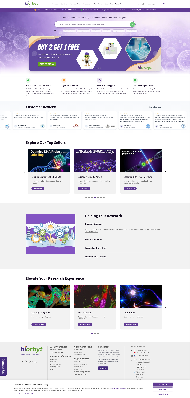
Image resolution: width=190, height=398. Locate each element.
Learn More (37, 188)
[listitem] (44, 120)
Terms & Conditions (80, 364)
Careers (52, 369)
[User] (159, 4)
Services (64, 4)
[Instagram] (35, 361)
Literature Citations (95, 256)
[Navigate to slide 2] (91, 68)
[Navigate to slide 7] (100, 68)
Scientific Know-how (95, 248)
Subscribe (103, 368)
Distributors (109, 4)
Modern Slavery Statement (82, 372)
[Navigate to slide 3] (93, 68)
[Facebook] (31, 361)
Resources (87, 4)
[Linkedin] (22, 361)
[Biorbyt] (31, 4)
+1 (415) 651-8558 (142, 356)
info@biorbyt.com (139, 346)
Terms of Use (78, 361)
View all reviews (155, 107)
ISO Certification (55, 364)
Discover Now (38, 324)
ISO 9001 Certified (70, 10)
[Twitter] (26, 361)
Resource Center (94, 239)
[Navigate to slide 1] (89, 68)
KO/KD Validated (69, 31)
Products (55, 4)
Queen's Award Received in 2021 (46, 10)
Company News (55, 366)
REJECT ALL (163, 389)
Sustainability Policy (80, 374)
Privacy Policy (78, 366)
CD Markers (96, 31)
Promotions (98, 4)
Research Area (75, 4)
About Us (118, 4)
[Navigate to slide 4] (95, 197)
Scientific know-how (56, 352)
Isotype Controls (118, 31)
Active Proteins (132, 31)
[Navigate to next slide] (155, 53)
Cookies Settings (162, 394)
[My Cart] (163, 4)
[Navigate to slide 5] (96, 68)
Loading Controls (83, 31)
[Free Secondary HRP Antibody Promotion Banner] (95, 53)
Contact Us (53, 359)
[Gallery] (95, 53)
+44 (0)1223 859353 (142, 352)
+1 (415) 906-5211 (142, 350)
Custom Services (94, 224)
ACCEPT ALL (163, 384)
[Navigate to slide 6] (98, 68)
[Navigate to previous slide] (34, 53)
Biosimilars (106, 31)
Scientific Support (79, 355)
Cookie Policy (78, 369)
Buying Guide (78, 350)
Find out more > (91, 232)
